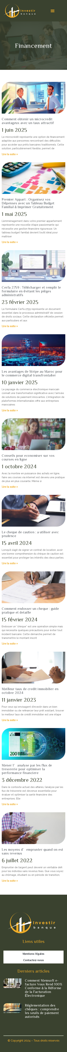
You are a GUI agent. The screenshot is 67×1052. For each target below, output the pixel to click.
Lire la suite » (10, 154)
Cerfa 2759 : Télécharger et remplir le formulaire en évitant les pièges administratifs (31, 291)
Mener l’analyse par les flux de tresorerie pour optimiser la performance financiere (27, 768)
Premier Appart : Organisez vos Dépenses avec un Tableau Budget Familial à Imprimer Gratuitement (28, 202)
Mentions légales (33, 953)
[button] (52, 11)
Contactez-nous (33, 960)
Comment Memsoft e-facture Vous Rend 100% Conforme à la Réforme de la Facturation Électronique (43, 988)
